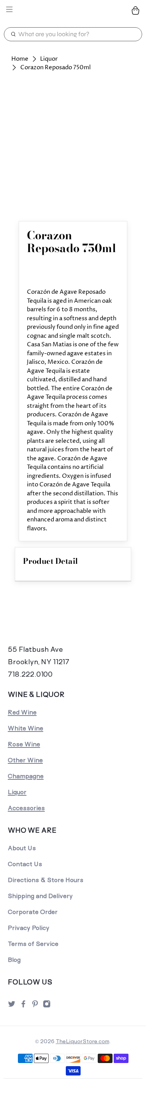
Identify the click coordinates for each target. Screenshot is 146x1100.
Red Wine (22, 712)
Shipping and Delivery (40, 896)
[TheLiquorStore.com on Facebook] (23, 1006)
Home (19, 59)
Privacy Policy (28, 928)
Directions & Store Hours (45, 880)
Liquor (49, 59)
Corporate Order (33, 912)
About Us (22, 848)
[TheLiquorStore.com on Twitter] (12, 1006)
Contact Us (25, 864)
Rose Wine (24, 744)
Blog (14, 959)
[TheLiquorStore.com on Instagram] (47, 1006)
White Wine (25, 728)
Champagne (26, 776)
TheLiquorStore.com (82, 1041)
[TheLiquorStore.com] (73, 10)
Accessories (26, 808)
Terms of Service (33, 943)
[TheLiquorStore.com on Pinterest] (35, 1006)
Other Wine (25, 760)
